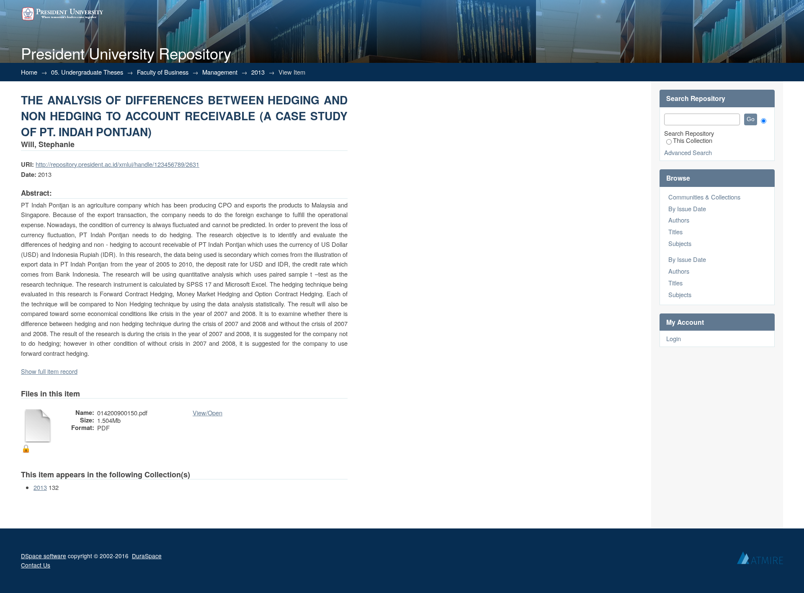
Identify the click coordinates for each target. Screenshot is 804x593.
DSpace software (43, 556)
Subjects (679, 243)
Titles (675, 231)
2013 (258, 71)
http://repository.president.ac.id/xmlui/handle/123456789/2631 (117, 164)
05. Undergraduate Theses (87, 71)
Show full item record (49, 371)
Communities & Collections (704, 196)
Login (673, 338)
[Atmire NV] (760, 560)
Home (29, 71)
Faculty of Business (162, 71)
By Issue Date (687, 208)
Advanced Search (688, 152)
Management (219, 71)
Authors (678, 219)
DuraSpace (147, 556)
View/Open (207, 412)
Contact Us (35, 565)
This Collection (692, 140)
